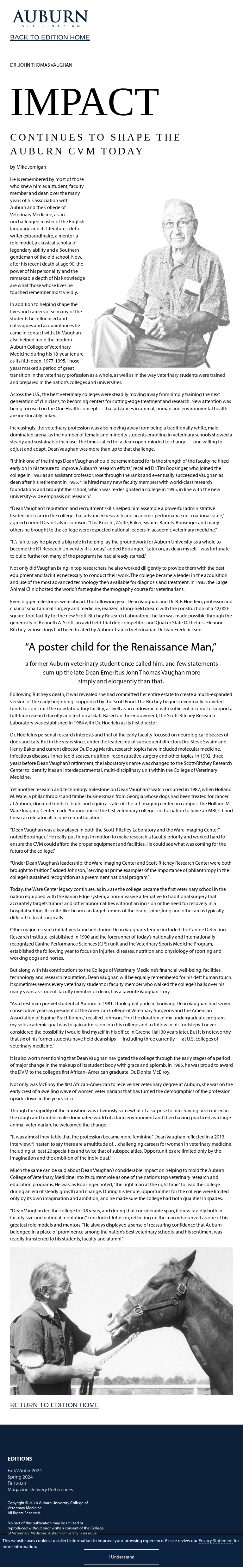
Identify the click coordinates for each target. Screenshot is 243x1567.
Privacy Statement (216, 1540)
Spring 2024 (20, 1477)
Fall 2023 (17, 1483)
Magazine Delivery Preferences (40, 1489)
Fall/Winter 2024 (25, 1470)
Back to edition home (50, 37)
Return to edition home (54, 1404)
